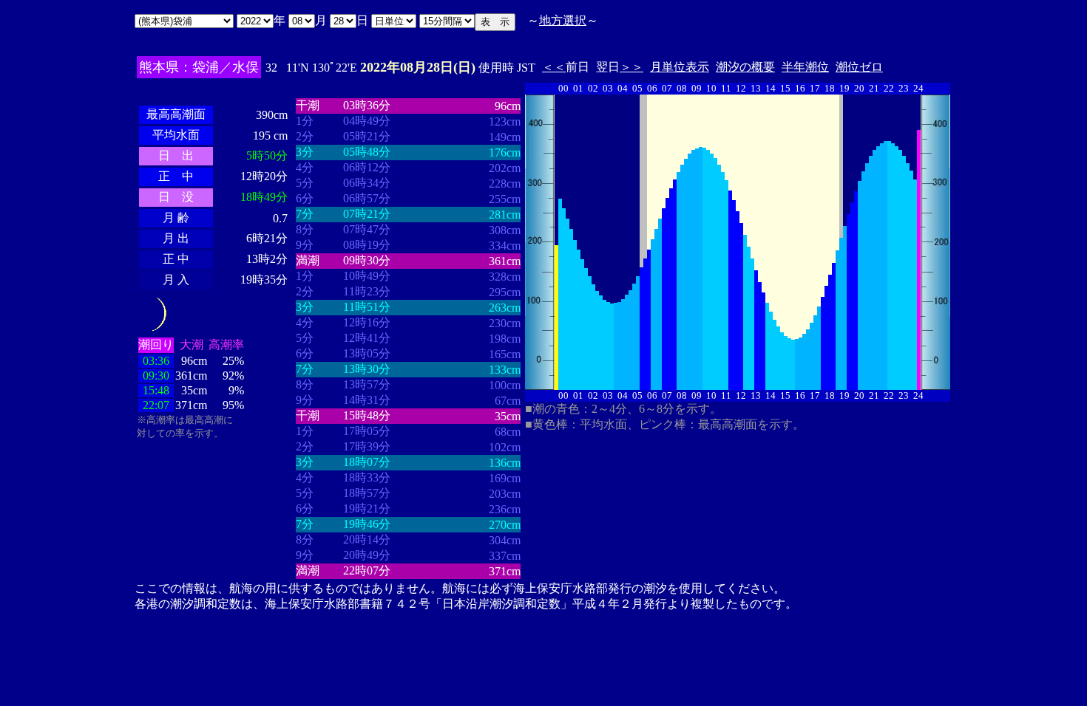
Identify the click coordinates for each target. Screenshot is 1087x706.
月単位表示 (679, 67)
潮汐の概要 (745, 67)
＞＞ (631, 67)
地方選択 (562, 20)
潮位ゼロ (859, 67)
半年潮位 (805, 67)
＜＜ (554, 67)
